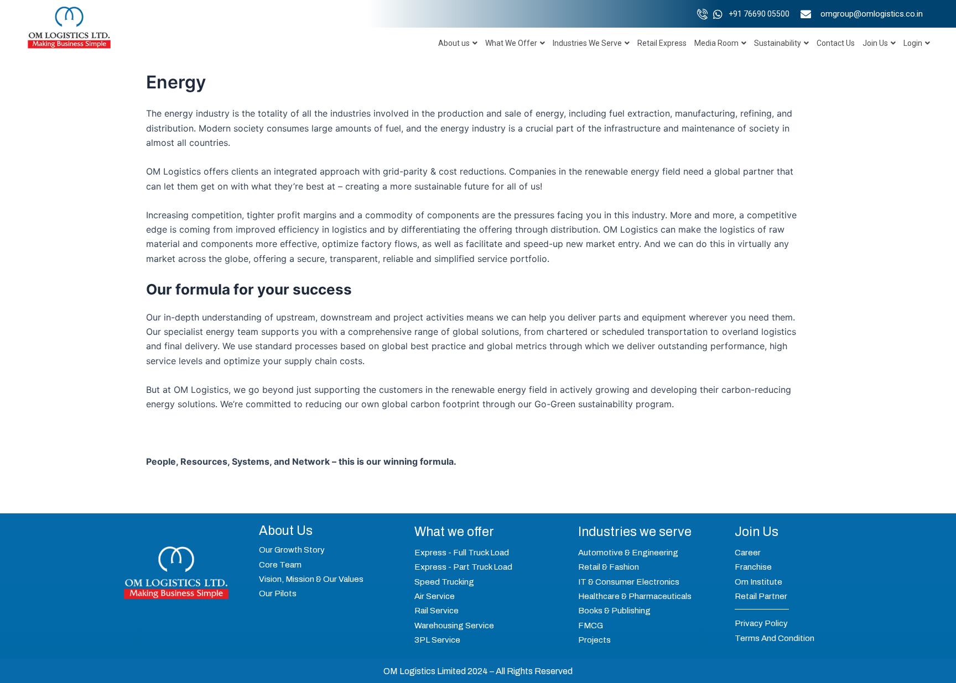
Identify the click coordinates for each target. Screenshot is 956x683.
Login (912, 43)
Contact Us (836, 43)
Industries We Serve (587, 43)
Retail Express (662, 43)
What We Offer (511, 43)
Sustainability (777, 43)
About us (454, 43)
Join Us (875, 43)
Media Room (716, 43)
